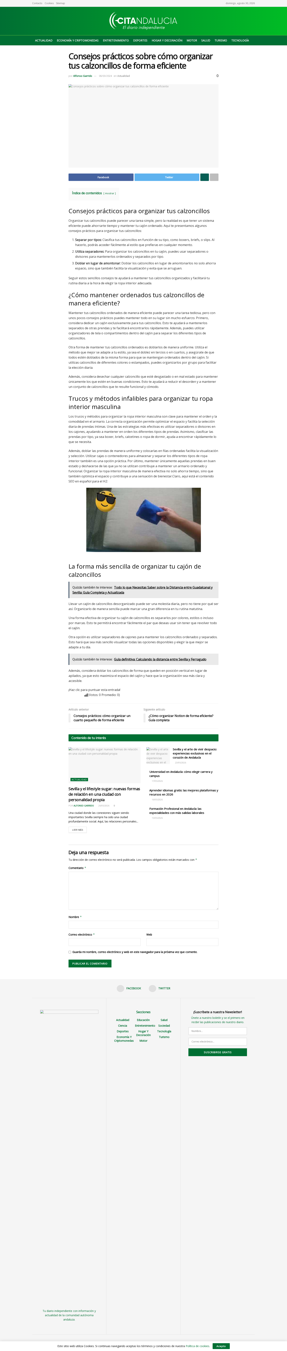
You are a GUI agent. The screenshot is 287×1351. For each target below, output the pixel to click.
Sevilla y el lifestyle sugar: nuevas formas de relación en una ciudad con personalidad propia (104, 794)
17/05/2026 (157, 780)
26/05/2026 (103, 805)
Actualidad (44, 40)
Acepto (221, 1346)
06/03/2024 (105, 76)
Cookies (49, 3)
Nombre (75, 917)
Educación (143, 1020)
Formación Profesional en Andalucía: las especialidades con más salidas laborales (176, 811)
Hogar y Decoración (167, 40)
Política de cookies (197, 1346)
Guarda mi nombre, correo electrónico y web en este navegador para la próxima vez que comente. (134, 952)
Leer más (77, 829)
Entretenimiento (116, 40)
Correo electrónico (82, 934)
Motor (192, 40)
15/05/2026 (157, 817)
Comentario (77, 868)
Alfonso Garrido (82, 76)
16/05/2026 (157, 799)
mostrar (109, 193)
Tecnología (240, 40)
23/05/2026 (180, 762)
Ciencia (122, 1025)
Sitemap (60, 3)
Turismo (221, 40)
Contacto (37, 3)
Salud (205, 40)
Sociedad (164, 1025)
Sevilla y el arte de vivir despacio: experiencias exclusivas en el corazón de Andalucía (195, 753)
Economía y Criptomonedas (78, 40)
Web (149, 934)
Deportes (140, 40)
